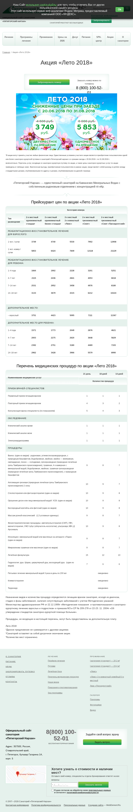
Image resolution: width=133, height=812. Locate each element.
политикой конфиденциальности (82, 792)
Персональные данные (74, 805)
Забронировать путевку (20, 671)
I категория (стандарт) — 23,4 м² (105, 666)
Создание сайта (95, 805)
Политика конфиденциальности (46, 805)
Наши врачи (53, 682)
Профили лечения (56, 661)
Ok (119, 9)
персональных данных (100, 790)
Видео (93, 710)
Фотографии (96, 705)
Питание (11, 661)
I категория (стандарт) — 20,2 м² (105, 661)
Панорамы (95, 699)
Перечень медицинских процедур (63, 677)
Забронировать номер (49, 82)
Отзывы (10, 676)
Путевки (51, 666)
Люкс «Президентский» (101, 686)
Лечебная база (55, 671)
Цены (9, 666)
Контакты (11, 682)
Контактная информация (17, 805)
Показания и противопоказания (62, 687)
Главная (6, 52)
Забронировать (101, 20)
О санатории (13, 656)
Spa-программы (55, 693)
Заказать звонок (93, 784)
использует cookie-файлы (41, 4)
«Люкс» (93, 671)
